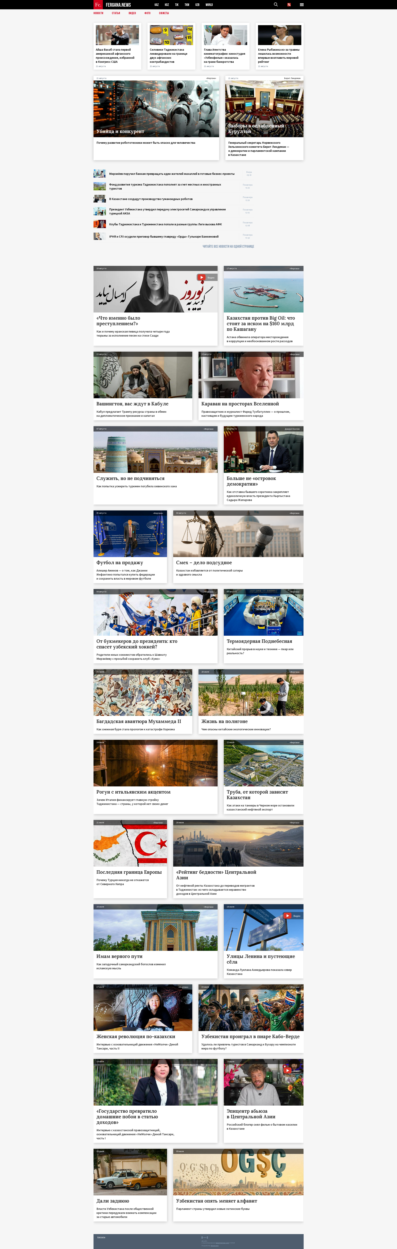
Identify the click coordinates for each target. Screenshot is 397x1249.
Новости (98, 13)
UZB (197, 5)
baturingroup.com (222, 1243)
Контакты (101, 1237)
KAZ (157, 5)
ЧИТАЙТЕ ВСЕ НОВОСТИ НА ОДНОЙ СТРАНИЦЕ (228, 246)
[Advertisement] (282, 216)
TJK (176, 5)
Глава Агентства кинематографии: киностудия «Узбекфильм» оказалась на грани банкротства (224, 56)
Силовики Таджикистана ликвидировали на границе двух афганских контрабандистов (168, 56)
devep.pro (215, 1246)
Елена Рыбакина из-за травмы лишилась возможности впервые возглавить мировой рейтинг (279, 56)
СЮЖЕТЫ (164, 13)
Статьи (116, 13)
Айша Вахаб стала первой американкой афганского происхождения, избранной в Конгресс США (115, 56)
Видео (132, 13)
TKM (187, 5)
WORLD (209, 5)
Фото (148, 13)
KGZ (167, 5)
